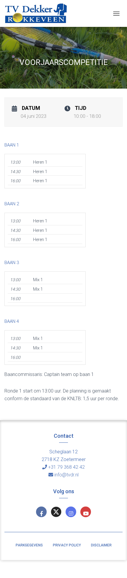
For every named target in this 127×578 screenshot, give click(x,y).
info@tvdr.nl (66, 475)
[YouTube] (85, 512)
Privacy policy (67, 545)
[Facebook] (41, 512)
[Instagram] (71, 512)
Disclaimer (101, 545)
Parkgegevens (29, 545)
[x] (56, 512)
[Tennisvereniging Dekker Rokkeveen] (37, 13)
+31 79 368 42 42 (66, 467)
